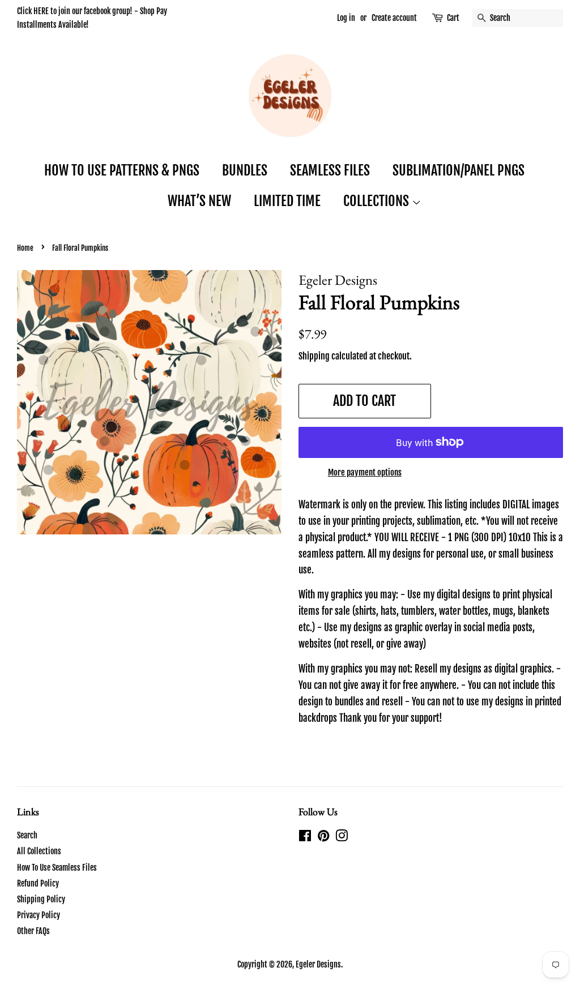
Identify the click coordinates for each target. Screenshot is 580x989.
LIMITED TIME (287, 200)
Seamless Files (330, 170)
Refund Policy (38, 883)
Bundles (244, 170)
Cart (453, 18)
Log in (346, 18)
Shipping (314, 356)
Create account (394, 18)
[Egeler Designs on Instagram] (341, 837)
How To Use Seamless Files (57, 867)
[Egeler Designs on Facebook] (305, 837)
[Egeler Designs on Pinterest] (323, 837)
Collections (377, 200)
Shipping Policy (41, 899)
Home (25, 247)
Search (27, 835)
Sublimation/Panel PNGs (458, 170)
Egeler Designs (318, 964)
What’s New (199, 200)
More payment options (365, 472)
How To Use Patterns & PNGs (121, 170)
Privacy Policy (38, 915)
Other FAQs (33, 931)
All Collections (39, 851)
